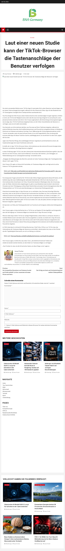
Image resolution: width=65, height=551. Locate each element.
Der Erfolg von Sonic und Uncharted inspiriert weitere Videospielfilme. (49, 270)
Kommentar (8, 285)
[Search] (62, 29)
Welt (4, 387)
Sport (4, 395)
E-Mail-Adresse (9, 314)
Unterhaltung (6, 397)
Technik (32, 37)
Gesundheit (8, 517)
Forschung (8, 115)
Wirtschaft (6, 389)
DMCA (5, 410)
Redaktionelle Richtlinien (10, 412)
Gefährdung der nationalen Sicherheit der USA (29, 180)
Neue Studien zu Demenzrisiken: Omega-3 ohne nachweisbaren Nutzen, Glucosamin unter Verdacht (16, 539)
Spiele (36, 517)
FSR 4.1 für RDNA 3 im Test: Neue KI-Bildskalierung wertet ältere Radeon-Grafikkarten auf (46, 539)
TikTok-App (27, 108)
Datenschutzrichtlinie (9, 415)
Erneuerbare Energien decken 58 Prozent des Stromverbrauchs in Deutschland (45, 506)
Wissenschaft (6, 391)
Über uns (5, 406)
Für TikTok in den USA (28, 178)
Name (6, 308)
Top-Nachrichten (8, 385)
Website (6, 319)
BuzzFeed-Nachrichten (30, 186)
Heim (4, 383)
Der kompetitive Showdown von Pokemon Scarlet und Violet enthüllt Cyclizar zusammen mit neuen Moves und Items (17, 271)
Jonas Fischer (8, 74)
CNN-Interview (8, 227)
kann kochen (47, 184)
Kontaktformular (7, 408)
